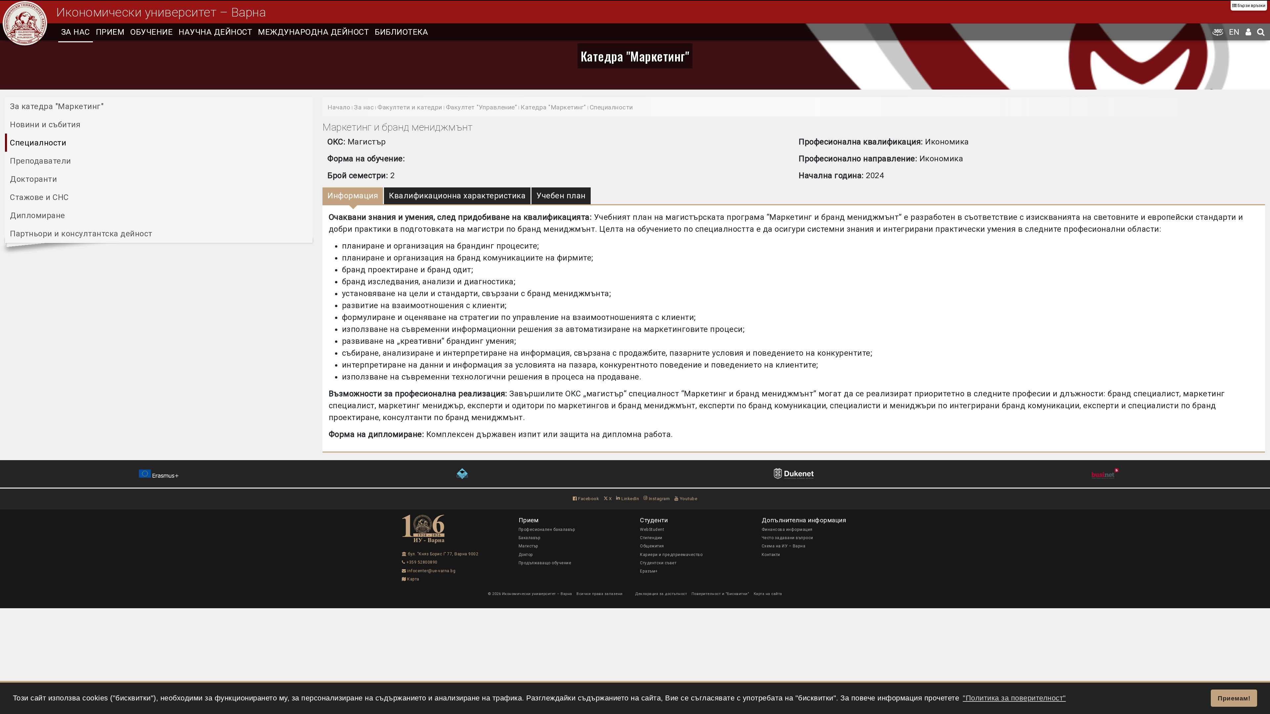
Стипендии (651, 538)
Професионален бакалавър (547, 529)
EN (1234, 32)
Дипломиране (37, 215)
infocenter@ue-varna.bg (430, 571)
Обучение (151, 32)
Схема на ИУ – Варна (784, 546)
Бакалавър (530, 538)
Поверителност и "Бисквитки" (720, 593)
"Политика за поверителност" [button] (1014, 698)
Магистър (528, 546)
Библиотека (401, 32)
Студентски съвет (658, 563)
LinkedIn (629, 498)
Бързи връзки (1251, 5)
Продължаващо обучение (545, 563)
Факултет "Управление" (481, 107)
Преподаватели (40, 161)
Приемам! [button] (1234, 698)
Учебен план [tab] (561, 195)
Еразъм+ (649, 571)
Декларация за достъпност (661, 593)
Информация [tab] (352, 195)
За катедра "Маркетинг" (57, 106)
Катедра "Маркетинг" (635, 56)
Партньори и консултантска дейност (81, 233)
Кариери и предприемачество (671, 554)
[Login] (1248, 31)
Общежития (652, 546)
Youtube (687, 498)
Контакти (771, 554)
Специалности (38, 142)
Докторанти (33, 179)
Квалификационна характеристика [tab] (457, 195)
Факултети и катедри (409, 107)
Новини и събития (45, 124)
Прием (110, 32)
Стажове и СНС (39, 197)
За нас (75, 32)
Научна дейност (215, 32)
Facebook (588, 498)
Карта (412, 579)
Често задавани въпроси (787, 538)
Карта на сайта (768, 593)
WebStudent (652, 529)
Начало (338, 107)
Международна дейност (313, 32)
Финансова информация (787, 529)
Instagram (659, 498)
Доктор (526, 554)
